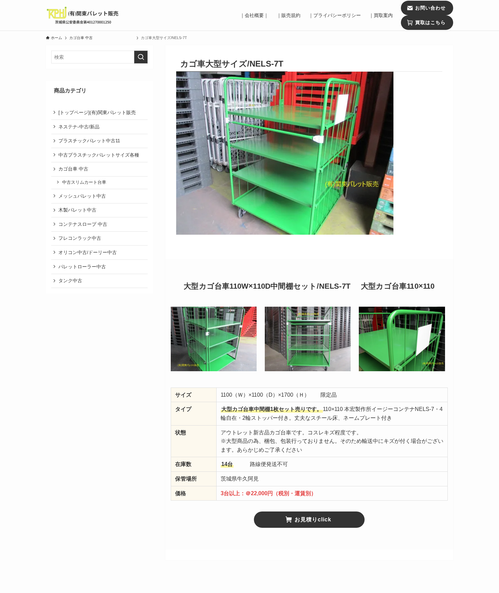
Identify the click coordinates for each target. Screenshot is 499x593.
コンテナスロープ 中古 (82, 224)
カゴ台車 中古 (99, 169)
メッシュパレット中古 (82, 195)
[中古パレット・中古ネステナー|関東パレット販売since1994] (83, 15)
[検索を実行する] (141, 57)
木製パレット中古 (77, 210)
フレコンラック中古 (79, 238)
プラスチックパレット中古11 (89, 140)
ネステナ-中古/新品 (78, 126)
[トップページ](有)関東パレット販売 (97, 112)
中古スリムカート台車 (84, 182)
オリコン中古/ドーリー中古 (87, 252)
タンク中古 (70, 280)
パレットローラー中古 (82, 266)
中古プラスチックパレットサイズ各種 (98, 154)
